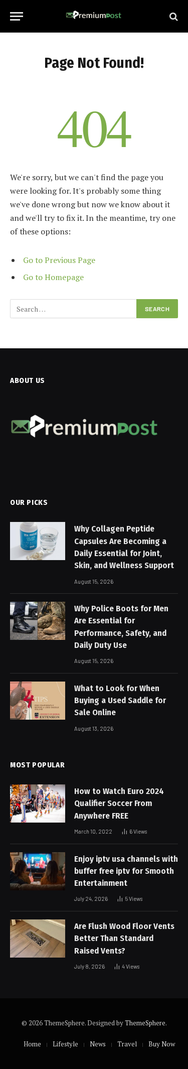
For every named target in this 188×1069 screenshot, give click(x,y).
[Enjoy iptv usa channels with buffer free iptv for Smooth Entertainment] (37, 871)
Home (32, 1043)
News (98, 1043)
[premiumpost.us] (94, 16)
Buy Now (161, 1043)
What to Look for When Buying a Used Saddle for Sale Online (120, 700)
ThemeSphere (145, 1022)
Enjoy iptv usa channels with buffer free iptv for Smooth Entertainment (126, 871)
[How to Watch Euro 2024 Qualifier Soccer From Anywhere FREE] (37, 803)
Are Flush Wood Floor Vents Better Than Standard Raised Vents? (124, 938)
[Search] (172, 16)
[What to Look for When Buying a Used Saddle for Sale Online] (37, 701)
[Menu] (16, 16)
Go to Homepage (53, 277)
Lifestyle (65, 1043)
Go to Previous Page (59, 259)
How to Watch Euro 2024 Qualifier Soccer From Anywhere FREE (119, 803)
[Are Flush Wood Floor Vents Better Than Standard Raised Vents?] (37, 938)
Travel (127, 1043)
